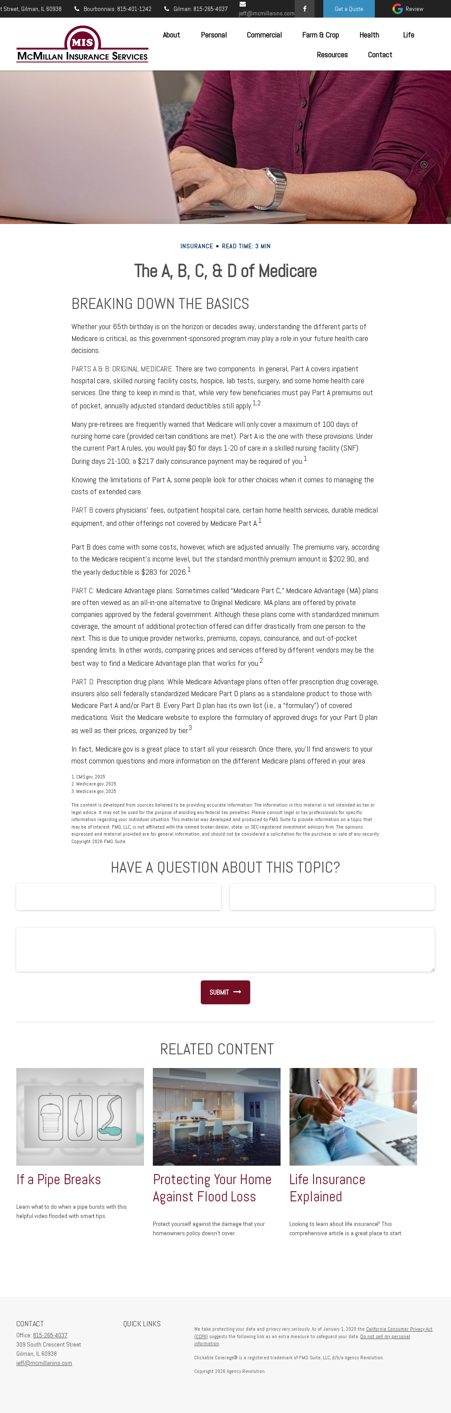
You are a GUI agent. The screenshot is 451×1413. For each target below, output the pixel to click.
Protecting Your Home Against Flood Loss (212, 1188)
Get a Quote (349, 9)
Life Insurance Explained (327, 1188)
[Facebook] (304, 9)
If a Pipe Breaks (58, 1179)
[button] (171, 34)
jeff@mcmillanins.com (44, 1363)
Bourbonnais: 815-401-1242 (118, 9)
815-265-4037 (50, 1335)
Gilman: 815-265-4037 (201, 9)
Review (414, 9)
